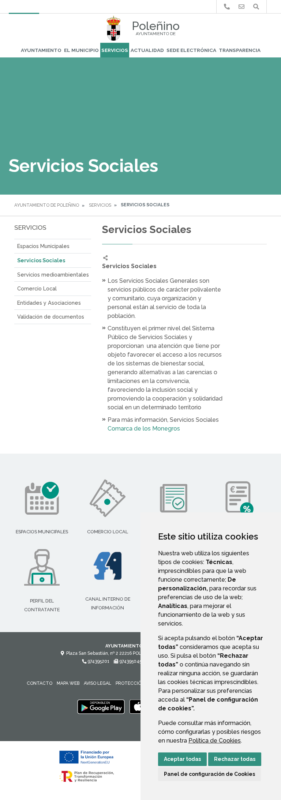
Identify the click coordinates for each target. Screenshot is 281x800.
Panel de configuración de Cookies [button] (209, 774)
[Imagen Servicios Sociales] (250, 266)
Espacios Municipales (43, 246)
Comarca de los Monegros (144, 428)
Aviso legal (97, 683)
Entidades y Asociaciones (49, 303)
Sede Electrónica (191, 50)
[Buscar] (256, 6)
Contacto (39, 683)
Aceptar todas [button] (182, 759)
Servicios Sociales (41, 260)
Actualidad (147, 50)
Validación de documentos (50, 316)
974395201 (97, 661)
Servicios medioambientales (53, 274)
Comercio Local (37, 288)
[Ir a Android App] (101, 706)
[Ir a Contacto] (241, 6)
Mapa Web (68, 683)
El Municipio (81, 50)
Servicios (114, 50)
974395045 (130, 661)
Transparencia (240, 50)
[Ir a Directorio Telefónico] (227, 6)
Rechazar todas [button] (234, 759)
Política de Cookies (214, 740)
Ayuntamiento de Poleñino (46, 205)
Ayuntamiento (41, 50)
